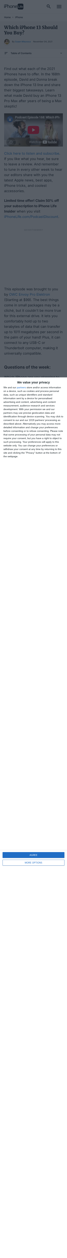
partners (21, 387)
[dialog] (33, 817)
